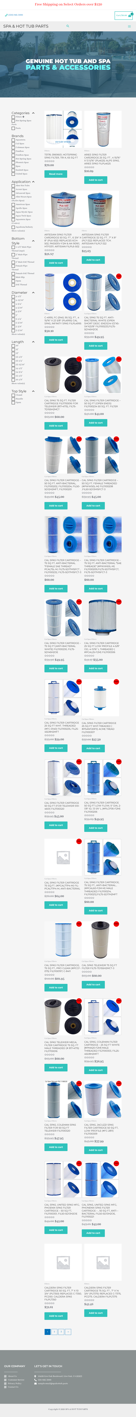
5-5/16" (19, 330)
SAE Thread (21, 284)
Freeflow (20, 151)
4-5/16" (19, 308)
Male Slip (20, 277)
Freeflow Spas (22, 155)
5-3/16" (19, 323)
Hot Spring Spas (23, 159)
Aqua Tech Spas (23, 216)
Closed (19, 395)
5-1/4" (19, 319)
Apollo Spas (21, 208)
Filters (19, 117)
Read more (56, 174)
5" (17, 315)
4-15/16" (20, 300)
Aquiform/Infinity (24, 227)
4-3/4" (19, 304)
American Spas (23, 204)
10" (17, 345)
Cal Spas (20, 143)
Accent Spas (21, 189)
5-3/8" (19, 326)
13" (17, 353)
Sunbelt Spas (22, 170)
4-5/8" (19, 311)
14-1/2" (19, 368)
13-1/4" (19, 361)
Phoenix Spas (22, 162)
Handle (19, 399)
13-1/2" (19, 357)
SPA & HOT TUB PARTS (25, 26)
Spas (18, 166)
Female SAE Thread (25, 273)
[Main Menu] (129, 26)
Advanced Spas (23, 193)
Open (18, 281)
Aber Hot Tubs (23, 185)
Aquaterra (20, 140)
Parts (18, 128)
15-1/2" (19, 376)
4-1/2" (18, 296)
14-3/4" (19, 372)
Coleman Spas (22, 147)
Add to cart (96, 180)
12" (17, 349)
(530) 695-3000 (15, 15)
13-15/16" (20, 364)
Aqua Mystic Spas (24, 212)
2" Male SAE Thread (25, 262)
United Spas (21, 174)
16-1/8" (19, 379)
